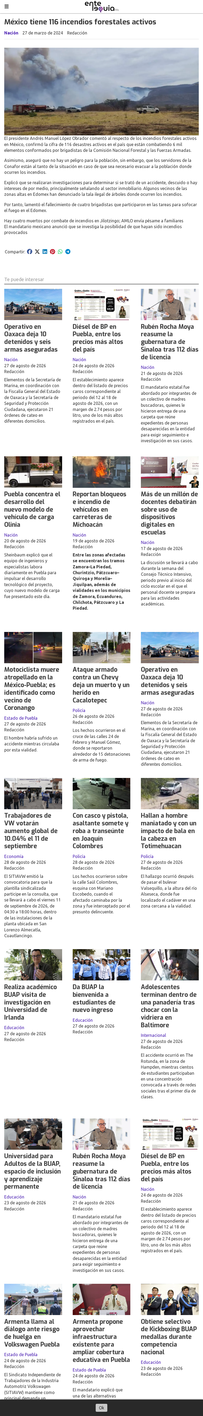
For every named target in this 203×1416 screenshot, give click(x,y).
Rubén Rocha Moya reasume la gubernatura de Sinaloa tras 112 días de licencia (170, 342)
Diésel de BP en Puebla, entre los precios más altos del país (98, 338)
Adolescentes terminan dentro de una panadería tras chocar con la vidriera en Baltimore (169, 1006)
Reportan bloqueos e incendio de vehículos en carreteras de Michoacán (99, 509)
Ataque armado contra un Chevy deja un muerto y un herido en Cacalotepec (101, 685)
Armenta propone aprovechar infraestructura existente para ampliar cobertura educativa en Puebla (101, 1341)
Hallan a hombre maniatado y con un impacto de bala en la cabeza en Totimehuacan (168, 831)
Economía (14, 856)
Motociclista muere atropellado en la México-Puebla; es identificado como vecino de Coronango (31, 689)
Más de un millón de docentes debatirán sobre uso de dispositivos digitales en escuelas (169, 513)
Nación (11, 32)
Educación (14, 1027)
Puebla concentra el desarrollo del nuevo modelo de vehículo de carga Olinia (32, 509)
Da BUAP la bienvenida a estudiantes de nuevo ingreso (94, 998)
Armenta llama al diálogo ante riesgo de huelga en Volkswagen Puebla (32, 1333)
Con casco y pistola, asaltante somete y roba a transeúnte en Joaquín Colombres (100, 831)
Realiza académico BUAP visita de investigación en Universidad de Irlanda (30, 1002)
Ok (101, 1407)
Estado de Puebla (21, 718)
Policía (79, 710)
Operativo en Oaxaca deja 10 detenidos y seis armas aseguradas (31, 338)
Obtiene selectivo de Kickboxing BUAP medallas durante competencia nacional (169, 1337)
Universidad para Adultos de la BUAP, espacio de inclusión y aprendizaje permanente (32, 1171)
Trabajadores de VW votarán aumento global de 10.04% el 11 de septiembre (31, 831)
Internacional (153, 1035)
